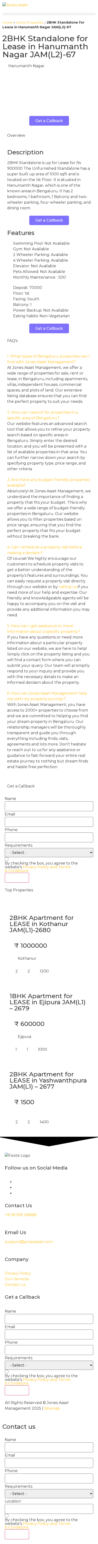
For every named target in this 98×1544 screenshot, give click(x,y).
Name (10, 799)
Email (10, 814)
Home (7, 22)
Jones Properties (29, 22)
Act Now (17, 877)
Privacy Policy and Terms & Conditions (37, 869)
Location (13, 1501)
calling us (68, 587)
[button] (49, 14)
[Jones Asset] (15, 5)
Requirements (18, 845)
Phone (11, 830)
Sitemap (52, 1408)
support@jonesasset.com (29, 1241)
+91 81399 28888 (21, 1215)
